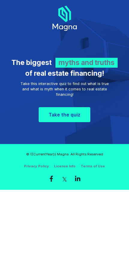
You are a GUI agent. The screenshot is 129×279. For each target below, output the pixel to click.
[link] (51, 179)
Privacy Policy (36, 166)
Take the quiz (64, 115)
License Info (65, 166)
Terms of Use (93, 166)
